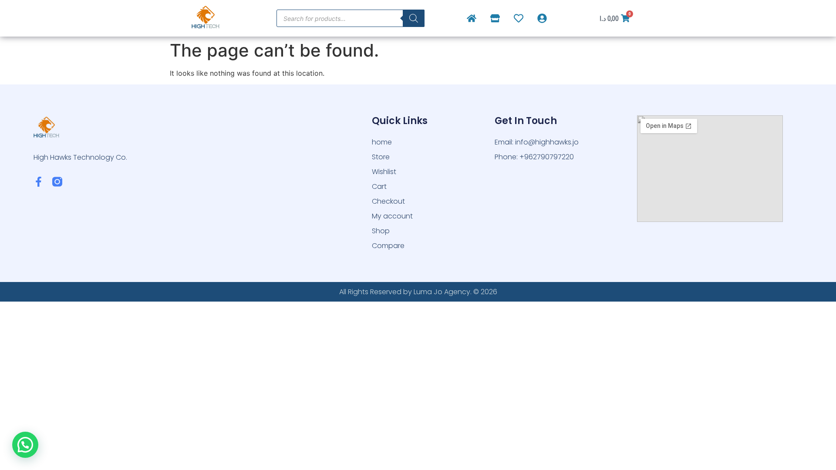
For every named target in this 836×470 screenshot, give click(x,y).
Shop (381, 231)
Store (381, 157)
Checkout (388, 201)
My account (392, 216)
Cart (379, 186)
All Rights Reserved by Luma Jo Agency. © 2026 (418, 292)
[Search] (414, 18)
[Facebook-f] (39, 182)
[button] (25, 445)
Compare (388, 246)
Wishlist (384, 172)
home (382, 142)
